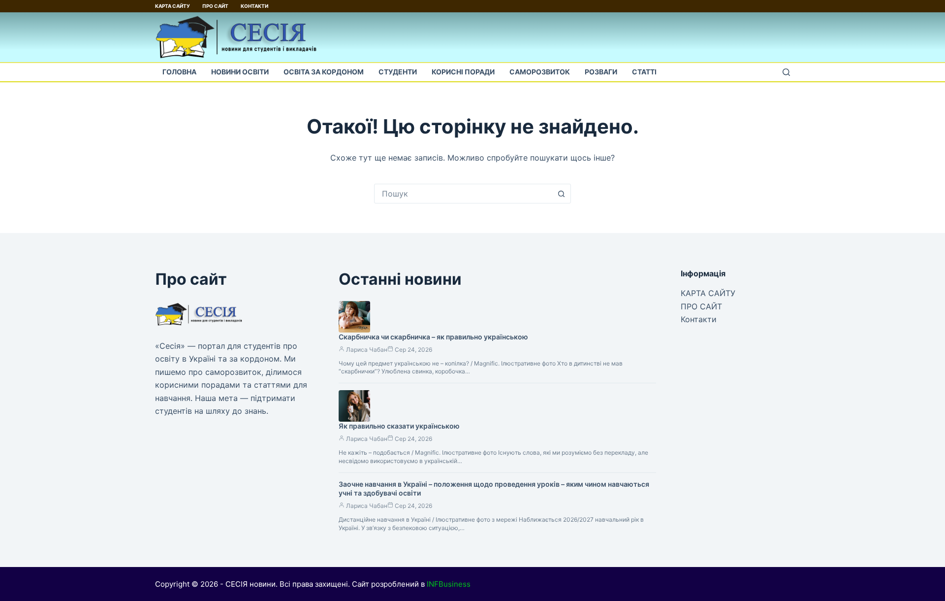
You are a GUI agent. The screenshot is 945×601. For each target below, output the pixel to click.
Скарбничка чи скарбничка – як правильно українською (433, 337)
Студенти (397, 71)
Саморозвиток (539, 71)
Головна (179, 71)
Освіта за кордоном (324, 71)
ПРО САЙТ (215, 6)
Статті (644, 71)
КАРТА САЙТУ (172, 6)
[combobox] (463, 193)
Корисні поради (463, 71)
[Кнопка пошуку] (561, 193)
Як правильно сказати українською (399, 426)
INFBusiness (449, 584)
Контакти (254, 6)
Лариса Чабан (366, 349)
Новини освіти (240, 71)
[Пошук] (786, 72)
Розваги (601, 71)
